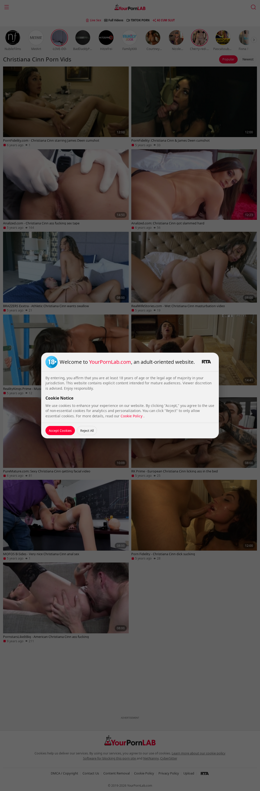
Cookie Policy (132, 416)
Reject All (87, 430)
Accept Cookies (60, 430)
